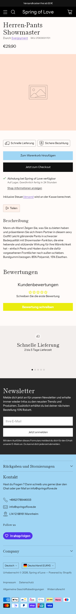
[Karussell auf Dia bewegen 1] (32, 369)
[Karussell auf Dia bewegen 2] (35, 369)
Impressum (9, 582)
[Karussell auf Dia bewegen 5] (44, 369)
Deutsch (9, 565)
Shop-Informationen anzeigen (24, 188)
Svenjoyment (19, 38)
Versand (28, 197)
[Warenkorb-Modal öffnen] (70, 12)
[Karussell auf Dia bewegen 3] (38, 369)
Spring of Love (37, 572)
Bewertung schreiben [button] (38, 307)
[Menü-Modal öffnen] (5, 12)
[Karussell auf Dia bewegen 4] (41, 369)
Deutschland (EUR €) (39, 565)
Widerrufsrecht (56, 589)
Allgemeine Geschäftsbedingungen (23, 589)
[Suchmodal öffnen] (13, 12)
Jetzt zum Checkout (38, 167)
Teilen (13, 208)
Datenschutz (26, 582)
